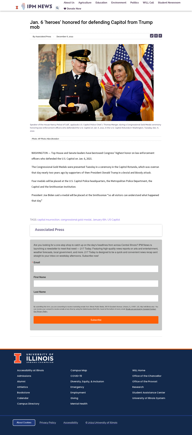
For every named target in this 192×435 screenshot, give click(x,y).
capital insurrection (48, 219)
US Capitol (114, 219)
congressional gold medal (76, 219)
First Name (40, 277)
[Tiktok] (151, 35)
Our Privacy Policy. (41, 311)
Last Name (40, 292)
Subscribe (96, 320)
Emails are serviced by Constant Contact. (141, 309)
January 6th (99, 219)
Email (37, 262)
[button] (57, 8)
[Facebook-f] (160, 35)
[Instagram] (156, 35)
